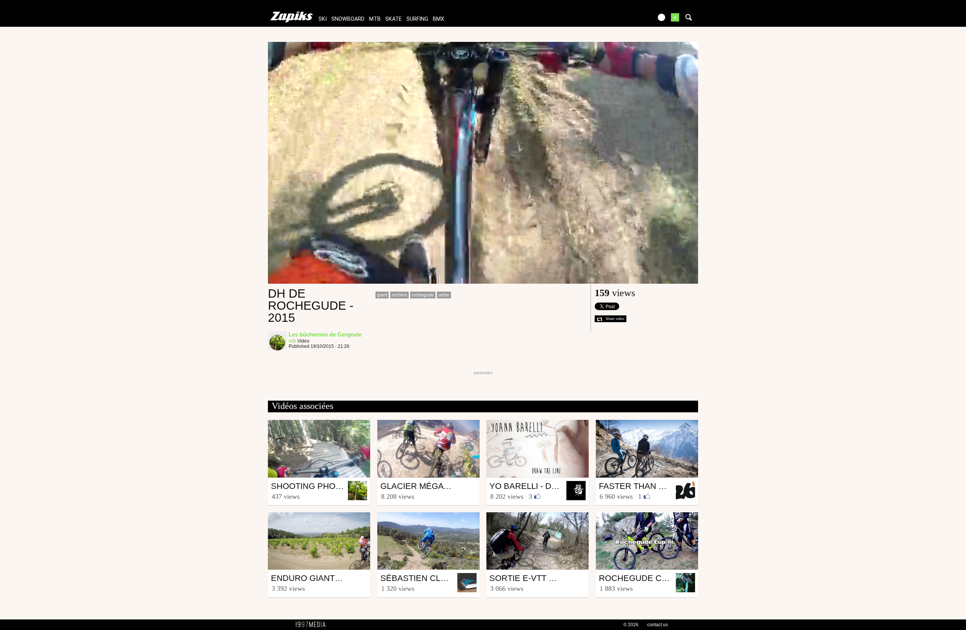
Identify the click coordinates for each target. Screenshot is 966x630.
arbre (443, 295)
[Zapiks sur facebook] (631, 20)
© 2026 (630, 624)
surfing (417, 19)
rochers (399, 295)
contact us (657, 624)
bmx (438, 19)
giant (382, 295)
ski (322, 19)
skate (393, 19)
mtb (375, 19)
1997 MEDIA (312, 624)
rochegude (423, 295)
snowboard (348, 19)
